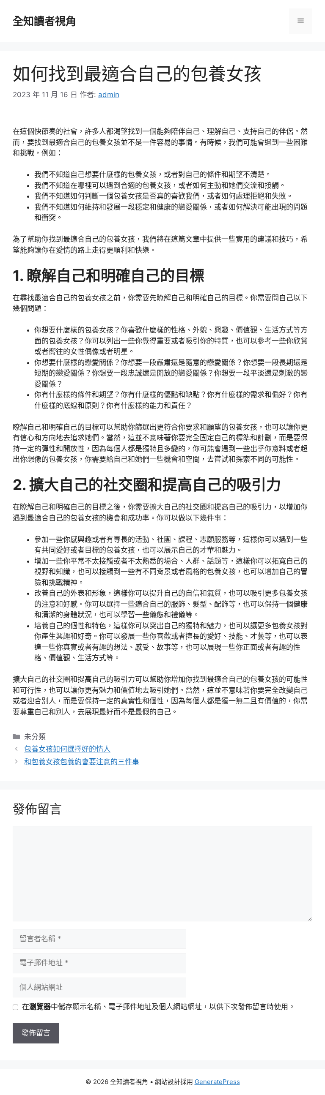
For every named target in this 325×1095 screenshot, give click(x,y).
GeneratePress (217, 1082)
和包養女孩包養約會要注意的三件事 (81, 761)
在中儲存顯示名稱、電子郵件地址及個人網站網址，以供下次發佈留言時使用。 (158, 1006)
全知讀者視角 (44, 21)
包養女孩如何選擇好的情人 (67, 749)
